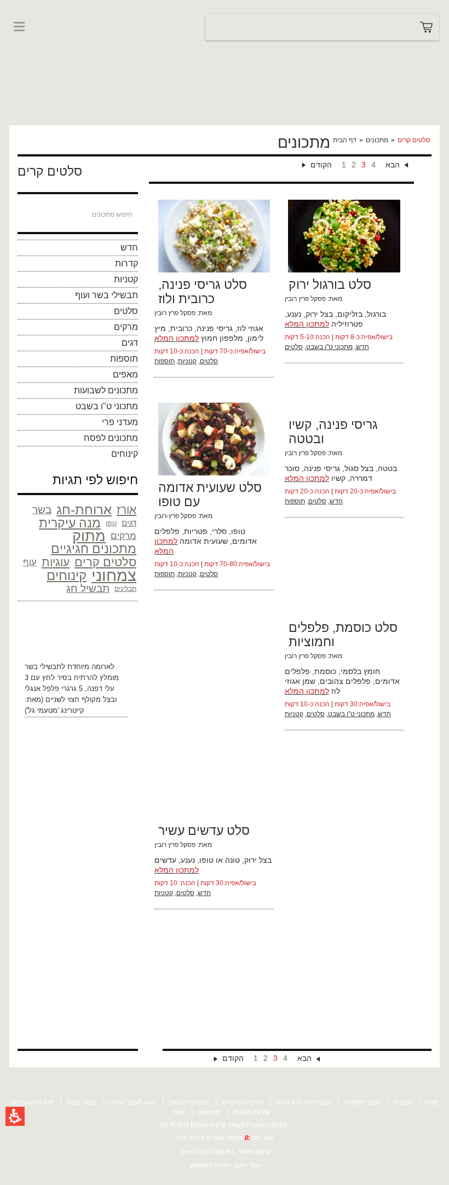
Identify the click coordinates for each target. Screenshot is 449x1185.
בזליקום (349, 314)
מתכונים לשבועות (106, 390)
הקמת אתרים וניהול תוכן (211, 1138)
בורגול (376, 314)
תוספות (124, 358)
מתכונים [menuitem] (209, 1112)
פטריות (196, 531)
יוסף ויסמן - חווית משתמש (225, 1165)
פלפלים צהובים (345, 681)
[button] (15, 1116)
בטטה (387, 468)
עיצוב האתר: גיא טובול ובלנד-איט (225, 1151)
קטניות (126, 279)
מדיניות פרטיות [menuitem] (242, 1102)
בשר (41, 509)
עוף (30, 562)
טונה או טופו (219, 860)
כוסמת (325, 671)
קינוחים (124, 453)
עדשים (165, 860)
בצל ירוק (319, 314)
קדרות (126, 263)
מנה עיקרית (70, 523)
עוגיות (56, 562)
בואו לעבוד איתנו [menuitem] (133, 1102)
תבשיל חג (88, 588)
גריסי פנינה (215, 328)
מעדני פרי (120, 422)
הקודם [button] (321, 164)
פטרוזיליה (347, 324)
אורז (126, 509)
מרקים (126, 327)
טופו (111, 523)
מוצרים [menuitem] (402, 1102)
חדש (129, 247)
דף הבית (344, 140)
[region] (380, 140)
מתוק (89, 536)
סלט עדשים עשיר (204, 830)
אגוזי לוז (250, 328)
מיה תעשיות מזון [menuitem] (31, 1102)
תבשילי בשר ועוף (106, 295)
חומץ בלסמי (360, 671)
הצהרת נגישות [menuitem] (189, 1102)
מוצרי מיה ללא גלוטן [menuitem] (303, 1102)
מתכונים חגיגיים (93, 549)
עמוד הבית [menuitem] (81, 1102)
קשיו (338, 478)
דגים (130, 342)
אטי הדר (262, 1138)
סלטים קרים (105, 562)
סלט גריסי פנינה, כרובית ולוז (202, 291)
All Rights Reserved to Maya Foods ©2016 (223, 1125)
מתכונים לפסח (111, 438)
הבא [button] (392, 164)
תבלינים (125, 588)
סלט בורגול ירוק (330, 284)
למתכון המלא (176, 338)
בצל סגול (358, 468)
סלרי (219, 531)
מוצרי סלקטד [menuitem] (362, 1102)
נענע (294, 314)
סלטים (126, 311)
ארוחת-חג (84, 509)
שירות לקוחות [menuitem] (251, 1112)
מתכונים (377, 140)
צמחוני (113, 575)
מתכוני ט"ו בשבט (107, 406)
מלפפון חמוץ (222, 338)
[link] (42, 48)
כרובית (181, 328)
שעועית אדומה (204, 541)
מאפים (125, 374)
